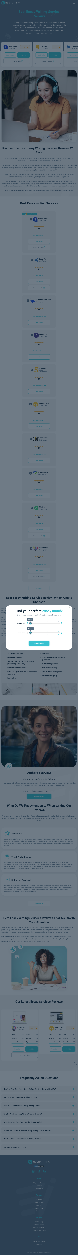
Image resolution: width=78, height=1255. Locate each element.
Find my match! (39, 643)
